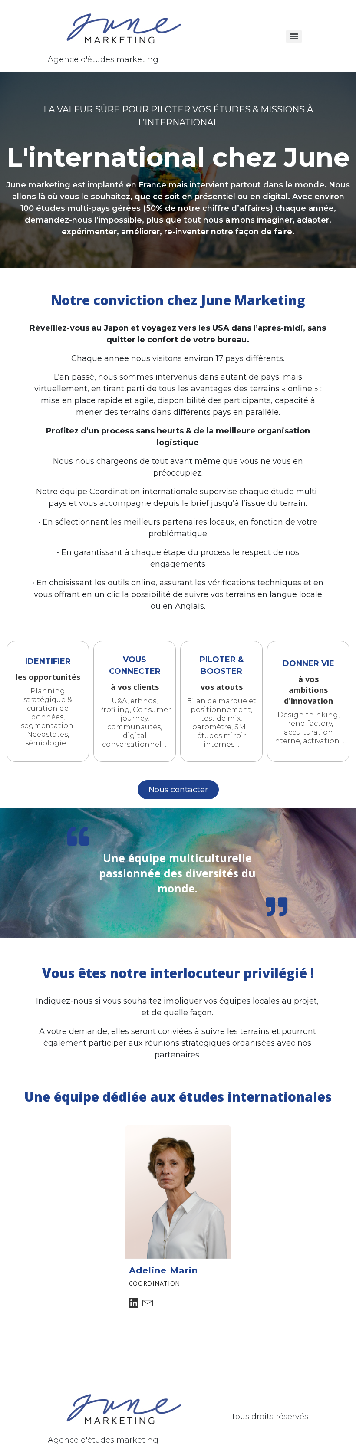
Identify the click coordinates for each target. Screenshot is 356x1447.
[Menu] (294, 36)
